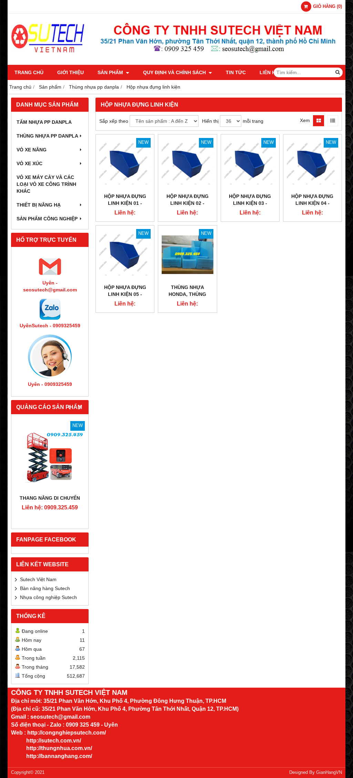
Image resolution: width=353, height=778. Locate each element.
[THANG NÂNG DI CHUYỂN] (50, 456)
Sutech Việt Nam (38, 579)
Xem (305, 120)
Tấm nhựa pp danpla (44, 122)
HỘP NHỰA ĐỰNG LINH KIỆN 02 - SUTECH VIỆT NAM (187, 203)
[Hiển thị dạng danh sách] (332, 120)
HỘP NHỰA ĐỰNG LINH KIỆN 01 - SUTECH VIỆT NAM (125, 203)
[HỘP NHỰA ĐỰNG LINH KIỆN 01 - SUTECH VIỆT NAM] (125, 163)
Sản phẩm (111, 72)
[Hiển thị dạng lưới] (318, 120)
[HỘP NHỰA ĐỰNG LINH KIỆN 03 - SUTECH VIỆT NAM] (250, 163)
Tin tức (236, 72)
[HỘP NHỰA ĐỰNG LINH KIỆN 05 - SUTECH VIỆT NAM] (125, 254)
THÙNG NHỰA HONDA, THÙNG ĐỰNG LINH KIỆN (187, 294)
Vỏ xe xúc (29, 163)
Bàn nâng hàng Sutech (45, 588)
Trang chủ (28, 72)
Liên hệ (269, 72)
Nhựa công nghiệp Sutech (48, 597)
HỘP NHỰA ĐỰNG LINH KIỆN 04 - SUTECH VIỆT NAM (312, 203)
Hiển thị (210, 121)
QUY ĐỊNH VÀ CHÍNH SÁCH (175, 72)
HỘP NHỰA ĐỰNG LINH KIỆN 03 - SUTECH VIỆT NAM (250, 203)
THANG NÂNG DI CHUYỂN (50, 498)
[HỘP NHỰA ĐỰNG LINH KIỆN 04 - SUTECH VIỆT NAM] (312, 163)
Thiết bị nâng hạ (39, 205)
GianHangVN (329, 772)
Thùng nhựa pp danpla (47, 136)
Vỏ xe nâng (32, 149)
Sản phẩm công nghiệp (47, 218)
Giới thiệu (70, 72)
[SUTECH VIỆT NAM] (176, 63)
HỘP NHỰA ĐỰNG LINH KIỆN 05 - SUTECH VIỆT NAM (125, 294)
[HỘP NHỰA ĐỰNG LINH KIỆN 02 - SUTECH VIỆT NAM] (187, 163)
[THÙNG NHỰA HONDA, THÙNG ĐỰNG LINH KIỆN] (187, 254)
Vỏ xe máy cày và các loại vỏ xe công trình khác (46, 184)
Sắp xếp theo (113, 121)
